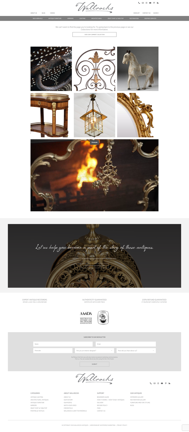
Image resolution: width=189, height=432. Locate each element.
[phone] (139, 3)
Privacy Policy (122, 425)
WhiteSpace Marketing (107, 425)
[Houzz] (157, 3)
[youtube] (150, 3)
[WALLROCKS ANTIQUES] (94, 374)
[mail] (143, 3)
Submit (94, 364)
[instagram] (146, 3)
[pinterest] (154, 3)
